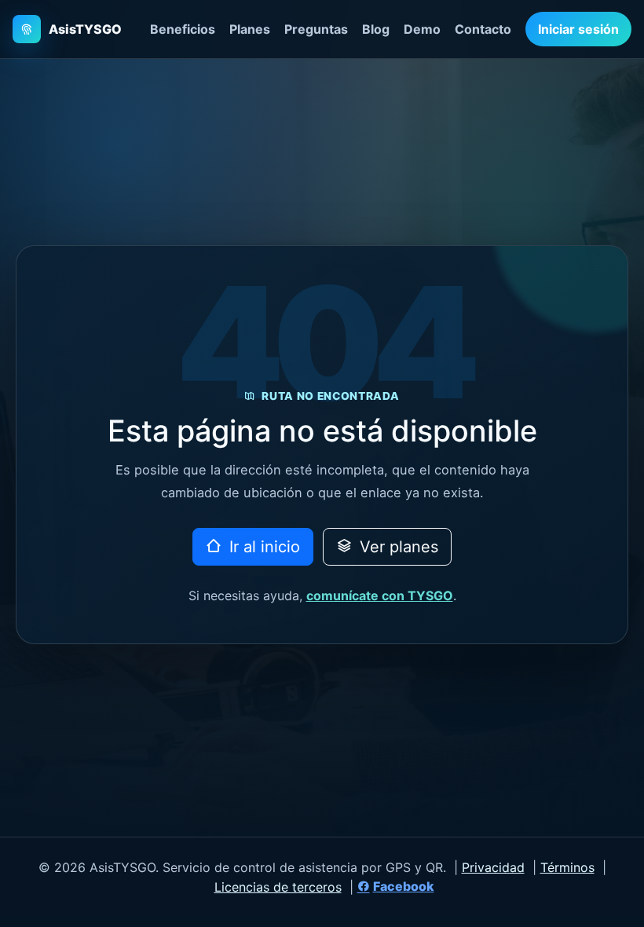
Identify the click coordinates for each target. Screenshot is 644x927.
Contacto (483, 29)
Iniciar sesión (578, 29)
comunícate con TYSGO (379, 595)
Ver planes (396, 546)
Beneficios (182, 29)
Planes (249, 29)
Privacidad (493, 867)
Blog (376, 29)
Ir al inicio (262, 546)
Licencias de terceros (278, 887)
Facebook (403, 886)
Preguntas (316, 29)
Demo (422, 29)
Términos (567, 867)
